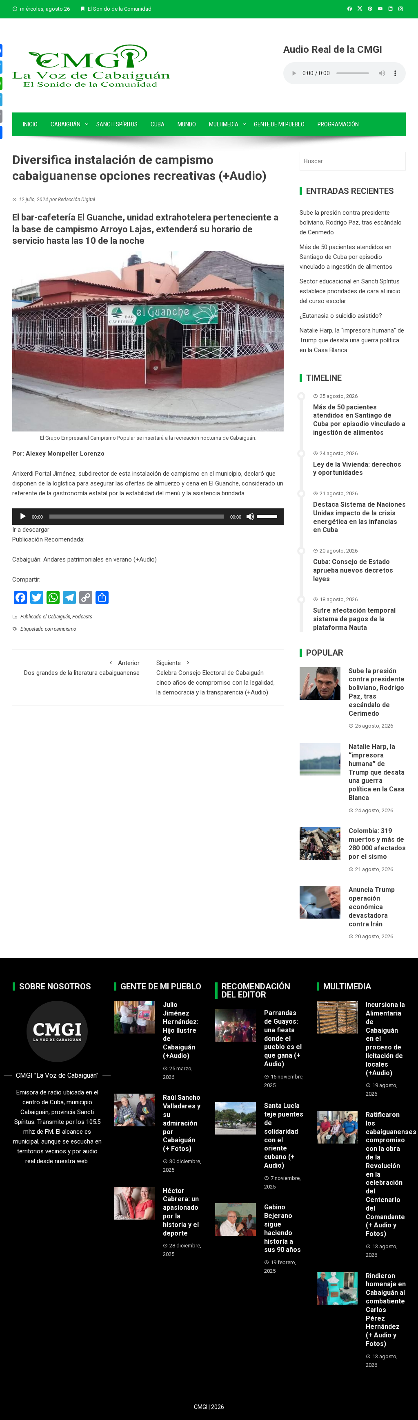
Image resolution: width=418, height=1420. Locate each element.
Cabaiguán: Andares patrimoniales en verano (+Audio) (84, 559)
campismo (65, 629)
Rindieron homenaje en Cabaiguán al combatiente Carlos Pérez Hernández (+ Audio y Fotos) (386, 1310)
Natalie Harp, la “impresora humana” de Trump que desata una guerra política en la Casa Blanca (352, 340)
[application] (148, 516)
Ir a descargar (30, 529)
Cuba (158, 124)
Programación (338, 124)
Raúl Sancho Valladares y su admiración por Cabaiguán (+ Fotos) (181, 1123)
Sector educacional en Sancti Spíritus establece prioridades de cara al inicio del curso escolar (350, 291)
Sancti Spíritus (117, 124)
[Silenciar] (250, 516)
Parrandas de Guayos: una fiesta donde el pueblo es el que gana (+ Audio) (283, 1038)
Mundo (187, 124)
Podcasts (82, 617)
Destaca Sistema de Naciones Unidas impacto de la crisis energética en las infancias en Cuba (359, 517)
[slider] (268, 515)
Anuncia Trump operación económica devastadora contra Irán (372, 907)
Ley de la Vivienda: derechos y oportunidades (357, 469)
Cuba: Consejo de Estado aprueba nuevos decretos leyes (353, 570)
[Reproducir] (23, 516)
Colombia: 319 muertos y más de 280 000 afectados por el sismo (377, 843)
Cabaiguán (65, 124)
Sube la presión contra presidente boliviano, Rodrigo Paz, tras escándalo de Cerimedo (351, 222)
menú (172, 493)
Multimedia (223, 124)
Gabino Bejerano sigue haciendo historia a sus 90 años (282, 1228)
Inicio (30, 124)
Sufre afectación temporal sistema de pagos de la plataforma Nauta (354, 619)
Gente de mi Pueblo (279, 124)
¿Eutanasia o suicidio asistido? (341, 315)
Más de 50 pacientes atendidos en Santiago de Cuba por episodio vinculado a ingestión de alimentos (346, 256)
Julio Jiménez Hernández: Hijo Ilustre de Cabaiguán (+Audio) (180, 1030)
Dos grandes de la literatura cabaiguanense (82, 667)
